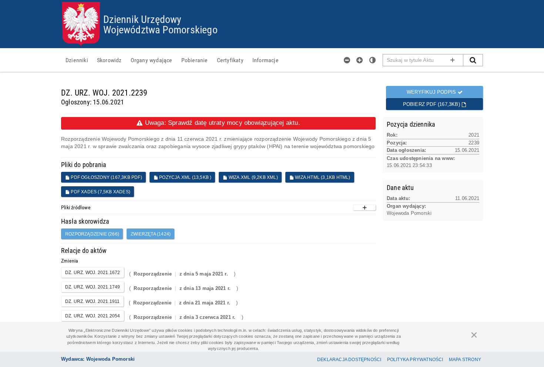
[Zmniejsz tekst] (347, 60)
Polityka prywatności (415, 359)
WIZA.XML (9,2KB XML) (253, 177)
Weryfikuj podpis (432, 92)
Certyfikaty (230, 60)
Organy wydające (151, 60)
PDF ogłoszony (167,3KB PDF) (106, 177)
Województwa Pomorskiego (160, 29)
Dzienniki (77, 60)
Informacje (265, 60)
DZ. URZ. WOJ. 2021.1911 (92, 301)
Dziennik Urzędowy (142, 19)
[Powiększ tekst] (359, 60)
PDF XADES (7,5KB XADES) (100, 191)
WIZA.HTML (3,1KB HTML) (322, 177)
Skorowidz (109, 60)
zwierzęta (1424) (151, 234)
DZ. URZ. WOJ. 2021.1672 (92, 272)
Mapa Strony (465, 359)
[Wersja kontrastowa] (372, 60)
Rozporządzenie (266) (92, 234)
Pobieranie (194, 60)
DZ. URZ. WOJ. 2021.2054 (92, 315)
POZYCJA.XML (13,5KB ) (184, 177)
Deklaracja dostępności (349, 359)
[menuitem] (77, 60)
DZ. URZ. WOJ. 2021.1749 (92, 287)
